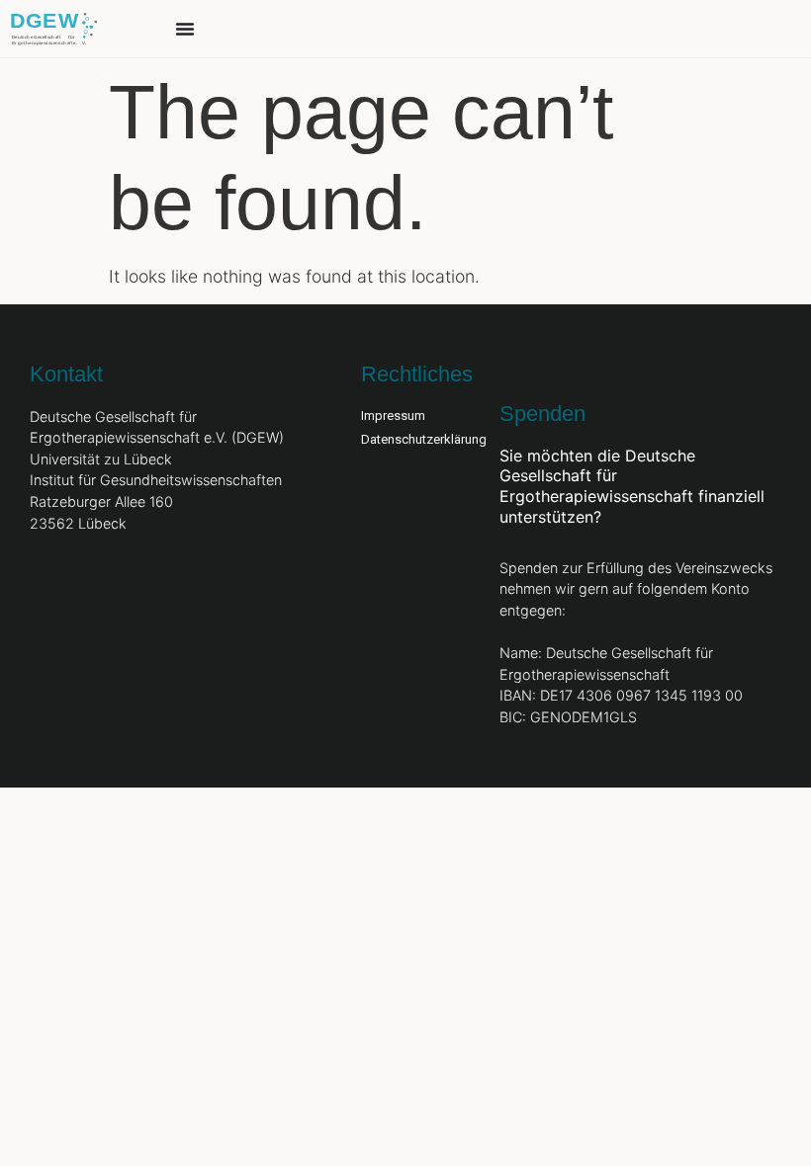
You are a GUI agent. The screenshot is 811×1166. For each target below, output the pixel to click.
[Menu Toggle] (185, 29)
